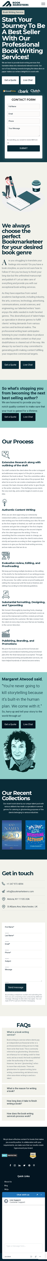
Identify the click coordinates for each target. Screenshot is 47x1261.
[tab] (23, 1033)
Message (8, 969)
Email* (7, 944)
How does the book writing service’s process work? (20, 1115)
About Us (8, 1181)
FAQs (6, 1189)
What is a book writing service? (18, 1033)
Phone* (8, 952)
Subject (8, 961)
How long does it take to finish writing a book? (22, 1102)
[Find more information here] (23, 1225)
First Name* (9, 927)
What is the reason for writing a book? (21, 1090)
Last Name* (9, 935)
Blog (6, 1185)
